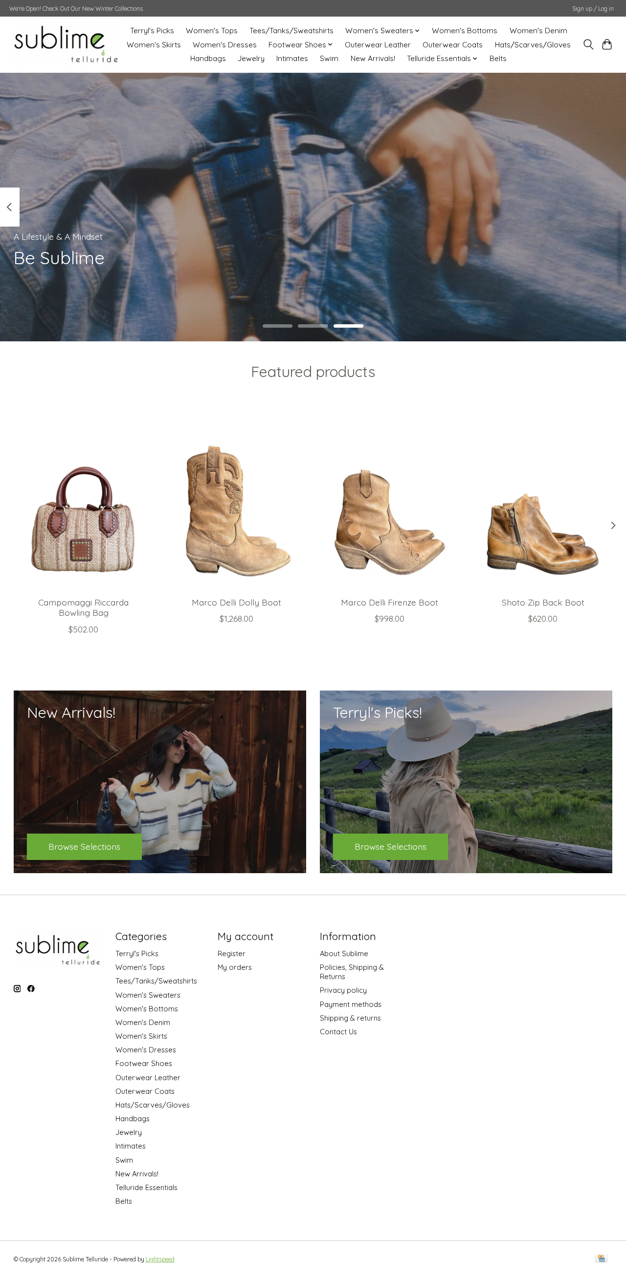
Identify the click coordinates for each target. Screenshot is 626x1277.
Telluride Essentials (146, 1187)
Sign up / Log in (593, 8)
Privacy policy (343, 990)
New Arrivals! (373, 58)
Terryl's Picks (152, 30)
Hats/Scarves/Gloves (533, 44)
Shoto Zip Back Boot (542, 602)
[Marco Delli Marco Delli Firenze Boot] (390, 496)
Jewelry (251, 58)
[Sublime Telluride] (66, 44)
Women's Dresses (225, 44)
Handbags (208, 58)
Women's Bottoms (464, 30)
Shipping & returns (350, 1018)
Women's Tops (212, 30)
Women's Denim (538, 30)
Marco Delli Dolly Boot (236, 602)
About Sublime (344, 953)
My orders (235, 967)
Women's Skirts (154, 44)
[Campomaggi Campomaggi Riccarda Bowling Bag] (84, 496)
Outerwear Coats (453, 44)
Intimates (292, 58)
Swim (329, 58)
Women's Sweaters (147, 995)
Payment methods (350, 1004)
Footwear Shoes (143, 1063)
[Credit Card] (601, 1259)
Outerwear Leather (378, 44)
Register (232, 953)
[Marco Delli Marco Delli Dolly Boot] (237, 496)
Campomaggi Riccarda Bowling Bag (83, 607)
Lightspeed (160, 1259)
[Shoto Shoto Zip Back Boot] (543, 496)
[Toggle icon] (588, 44)
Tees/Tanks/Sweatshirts (291, 30)
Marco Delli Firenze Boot (389, 602)
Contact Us (338, 1031)
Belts (498, 58)
